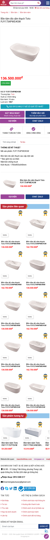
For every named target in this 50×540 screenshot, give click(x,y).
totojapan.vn (39, 459)
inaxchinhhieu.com (24, 459)
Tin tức (4, 504)
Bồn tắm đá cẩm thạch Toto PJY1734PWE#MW (10, 324)
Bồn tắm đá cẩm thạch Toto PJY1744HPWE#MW (36, 365)
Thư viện (4, 508)
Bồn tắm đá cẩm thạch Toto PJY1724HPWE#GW (36, 243)
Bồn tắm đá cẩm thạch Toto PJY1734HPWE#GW (36, 324)
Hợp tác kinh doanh (8, 512)
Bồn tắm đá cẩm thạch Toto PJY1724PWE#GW (35, 406)
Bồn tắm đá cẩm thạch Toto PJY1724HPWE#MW (11, 284)
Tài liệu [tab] (22, 142)
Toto (12, 94)
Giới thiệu (5, 501)
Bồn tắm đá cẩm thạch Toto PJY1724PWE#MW (10, 243)
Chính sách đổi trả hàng (31, 516)
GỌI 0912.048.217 (26, 106)
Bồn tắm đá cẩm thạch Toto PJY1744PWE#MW (35, 284)
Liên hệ (4, 516)
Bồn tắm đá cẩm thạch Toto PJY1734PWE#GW (10, 365)
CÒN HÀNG (6, 83)
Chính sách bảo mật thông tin (33, 501)
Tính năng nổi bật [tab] (9, 142)
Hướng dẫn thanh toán (31, 504)
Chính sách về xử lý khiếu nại (33, 508)
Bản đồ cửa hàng (42, 8)
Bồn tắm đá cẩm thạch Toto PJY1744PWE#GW (10, 406)
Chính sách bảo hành (30, 512)
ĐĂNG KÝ (44, 526)
